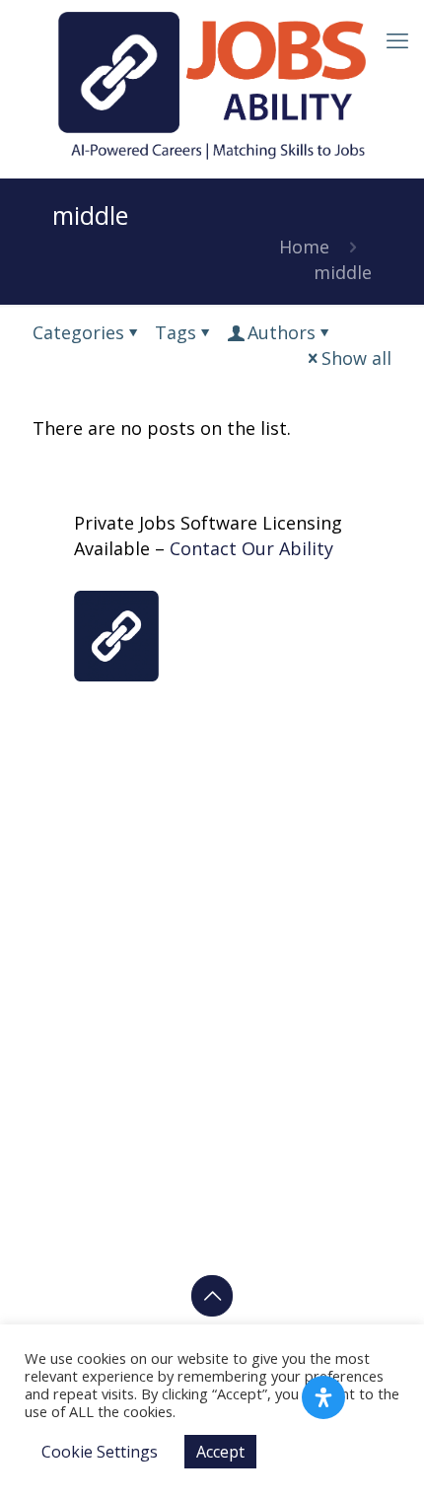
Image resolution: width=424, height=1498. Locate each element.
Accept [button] (220, 1451)
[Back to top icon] (212, 1296)
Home (304, 246)
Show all (356, 358)
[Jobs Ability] (212, 84)
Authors (281, 332)
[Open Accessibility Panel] (323, 1397)
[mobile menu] (397, 39)
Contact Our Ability (251, 548)
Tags (175, 332)
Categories (78, 332)
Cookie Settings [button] (99, 1451)
